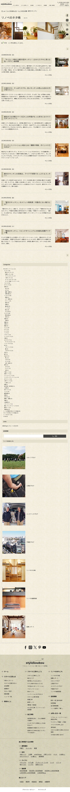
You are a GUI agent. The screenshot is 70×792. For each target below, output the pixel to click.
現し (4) (7, 357)
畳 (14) (6, 349)
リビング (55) (7, 283)
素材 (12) (6, 365)
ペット (55, 754)
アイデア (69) (7, 313)
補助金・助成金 (31, 705)
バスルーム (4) (7, 334)
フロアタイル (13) (9, 350)
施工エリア (30, 678)
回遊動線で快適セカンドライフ (36, 728)
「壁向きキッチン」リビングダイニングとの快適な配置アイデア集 (27, 232)
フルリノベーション (33, 689)
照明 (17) (7, 297)
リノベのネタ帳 (22, 11)
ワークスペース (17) (8, 336)
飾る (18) (7, 309)
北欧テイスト (39, 764)
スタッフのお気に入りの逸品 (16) (10, 413)
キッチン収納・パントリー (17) (12, 281)
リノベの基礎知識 (31, 598)
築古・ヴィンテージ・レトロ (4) (11, 405)
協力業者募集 (54, 706)
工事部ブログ (29, 486)
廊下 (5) (6, 354)
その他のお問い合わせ (57, 735)
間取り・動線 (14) (8, 398)
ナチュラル (23, 762)
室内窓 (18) (7, 306)
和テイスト (23, 764)
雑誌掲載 (6, 694)
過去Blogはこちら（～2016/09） (10, 426)
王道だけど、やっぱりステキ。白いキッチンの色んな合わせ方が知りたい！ (27, 89)
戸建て (22, 748)
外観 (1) (6, 338)
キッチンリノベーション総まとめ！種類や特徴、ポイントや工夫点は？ (27, 146)
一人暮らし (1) (7, 382)
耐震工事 (30, 699)
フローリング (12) (9, 347)
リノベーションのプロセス (35, 694)
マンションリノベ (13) (9, 375)
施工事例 (32, 5)
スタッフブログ (30, 457)
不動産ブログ (29, 542)
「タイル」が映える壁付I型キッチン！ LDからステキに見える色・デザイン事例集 (27, 60)
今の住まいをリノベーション (35, 686)
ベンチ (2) (6, 332)
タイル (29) (7, 361)
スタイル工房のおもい (10, 683)
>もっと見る (48, 75)
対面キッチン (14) (9, 274)
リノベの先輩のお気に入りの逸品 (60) (11, 411)
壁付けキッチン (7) (9, 272)
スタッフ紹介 (8, 691)
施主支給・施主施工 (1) (9, 386)
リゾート (58, 762)
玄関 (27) (6, 324)
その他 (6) (5, 416)
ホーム (3, 11)
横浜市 (28, 782)
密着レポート (29, 627)
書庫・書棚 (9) (8, 292)
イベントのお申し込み (57, 725)
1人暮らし (34, 756)
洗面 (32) (6, 318)
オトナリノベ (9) (8, 379)
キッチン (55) (7, 270)
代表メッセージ (8, 680)
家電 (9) (7, 304)
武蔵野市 (47, 782)
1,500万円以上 (41, 773)
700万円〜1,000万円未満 (52, 771)
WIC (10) (7, 288)
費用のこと (7, 701)
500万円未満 (23, 771)
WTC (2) (7, 290)
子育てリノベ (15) (8, 380)
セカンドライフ (24, 756)
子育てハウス (47, 754)
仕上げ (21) (6, 356)
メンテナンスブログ (31, 514)
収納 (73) (6, 286)
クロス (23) (7, 359)
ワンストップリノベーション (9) (11, 377)
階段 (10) (6, 325)
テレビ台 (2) (8, 311)
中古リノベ (23, 754)
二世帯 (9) (6, 388)
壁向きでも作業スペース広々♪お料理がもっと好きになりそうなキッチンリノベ (27, 117)
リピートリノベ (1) (8, 404)
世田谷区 (34, 782)
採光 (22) (7, 317)
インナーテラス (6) (8, 343)
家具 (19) (7, 302)
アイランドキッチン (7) (10, 276)
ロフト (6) (6, 329)
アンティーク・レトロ (41, 762)
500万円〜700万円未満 (35, 771)
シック (52, 762)
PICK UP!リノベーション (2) (9, 269)
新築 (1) (6, 384)
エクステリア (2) (8, 340)
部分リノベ (30, 691)
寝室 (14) (6, 322)
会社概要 (6, 686)
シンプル (30, 764)
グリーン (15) (8, 301)
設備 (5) (6, 395)
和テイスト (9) (7, 389)
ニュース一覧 (8, 696)
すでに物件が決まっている (35, 683)
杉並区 (22, 782)
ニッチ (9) (7, 308)
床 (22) (5, 345)
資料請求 (53, 727)
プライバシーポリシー (28, 789)
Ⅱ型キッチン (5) (9, 277)
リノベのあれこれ (38, 5)
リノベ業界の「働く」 (57, 708)
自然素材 (41, 756)
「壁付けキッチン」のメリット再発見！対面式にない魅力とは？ (27, 203)
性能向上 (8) (7, 409)
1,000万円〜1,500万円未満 (27, 773)
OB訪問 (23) (7, 402)
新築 (35, 748)
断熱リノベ (30, 702)
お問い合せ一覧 (56, 713)
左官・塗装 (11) (8, 363)
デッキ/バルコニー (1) (10, 341)
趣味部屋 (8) (7, 393)
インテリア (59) (7, 295)
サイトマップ (42, 789)
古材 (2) (7, 370)
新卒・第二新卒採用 (56, 700)
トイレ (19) (6, 327)
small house (38, 754)
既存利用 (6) (8, 315)
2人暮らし (62, 754)
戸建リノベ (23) (7, 372)
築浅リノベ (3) (7, 407)
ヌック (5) (6, 331)
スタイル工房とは (16, 5)
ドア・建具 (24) (8, 299)
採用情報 (45, 5)
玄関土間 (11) (8, 293)
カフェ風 (30, 762)
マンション (29, 748)
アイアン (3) (7, 368)
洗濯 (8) (7, 320)
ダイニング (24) (7, 285)
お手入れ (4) (7, 397)
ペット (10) (6, 391)
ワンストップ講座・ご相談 (58, 722)
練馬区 (41, 782)
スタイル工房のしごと (24, 5)
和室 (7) (6, 400)
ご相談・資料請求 (52, 5)
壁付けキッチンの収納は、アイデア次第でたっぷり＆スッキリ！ (27, 174)
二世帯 (30, 754)
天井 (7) (6, 352)
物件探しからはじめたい (34, 681)
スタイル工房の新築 (33, 697)
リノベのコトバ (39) (7, 414)
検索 (56, 436)
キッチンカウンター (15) (10, 279)
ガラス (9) (7, 366)
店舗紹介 (6, 688)
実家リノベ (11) (7, 373)
